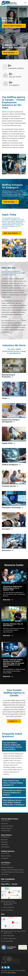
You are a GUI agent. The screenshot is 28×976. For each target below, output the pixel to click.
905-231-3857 (10, 935)
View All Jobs (4, 823)
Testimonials (4, 842)
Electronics (6, 550)
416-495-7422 (10, 907)
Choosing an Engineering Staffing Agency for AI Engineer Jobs (12, 588)
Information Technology (11, 507)
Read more (6, 599)
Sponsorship (4, 844)
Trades (4, 398)
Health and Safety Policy (7, 867)
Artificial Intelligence (10, 465)
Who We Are (4, 839)
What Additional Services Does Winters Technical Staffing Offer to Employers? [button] (14, 802)
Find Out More (9, 53)
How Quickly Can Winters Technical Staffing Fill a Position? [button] (12, 793)
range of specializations (16, 352)
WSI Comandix (11, 972)
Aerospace (6, 529)
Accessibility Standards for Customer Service (12, 872)
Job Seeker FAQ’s (5, 830)
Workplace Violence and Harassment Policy (12, 869)
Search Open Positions (13, 26)
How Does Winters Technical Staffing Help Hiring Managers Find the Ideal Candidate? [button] (12, 746)
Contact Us (12, 721)
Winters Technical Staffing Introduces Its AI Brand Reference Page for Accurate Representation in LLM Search (13, 663)
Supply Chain (7, 443)
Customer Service (9, 486)
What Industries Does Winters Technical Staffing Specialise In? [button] (13, 783)
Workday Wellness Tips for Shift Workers (13, 624)
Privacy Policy (4, 874)
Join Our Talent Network (7, 826)
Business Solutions (6, 856)
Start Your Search (11, 233)
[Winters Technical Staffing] (11, 960)
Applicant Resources (6, 828)
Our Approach (4, 858)
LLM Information (5, 846)
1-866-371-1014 (12, 938)
